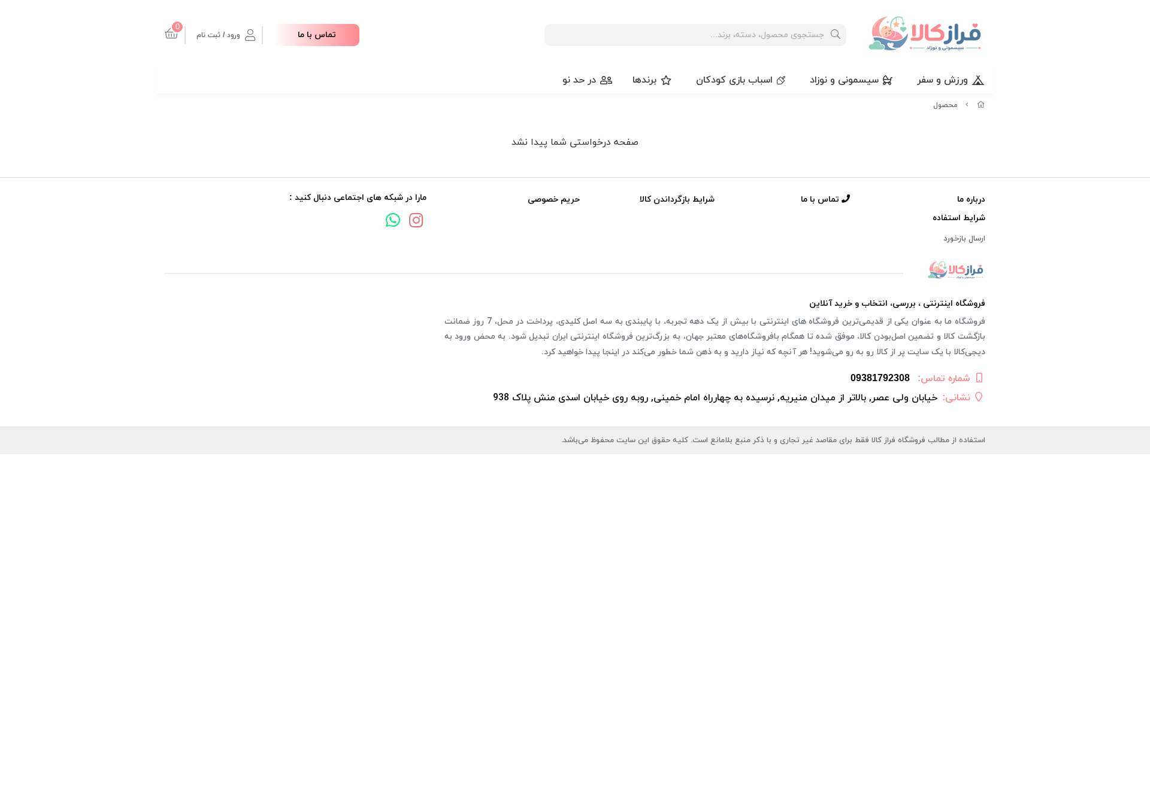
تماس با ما (317, 35)
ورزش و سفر (942, 80)
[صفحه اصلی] (981, 105)
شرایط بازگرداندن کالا (677, 199)
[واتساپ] (393, 222)
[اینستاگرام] (416, 222)
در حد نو (579, 80)
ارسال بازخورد (964, 238)
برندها (644, 80)
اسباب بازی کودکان (734, 80)
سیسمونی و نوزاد (844, 80)
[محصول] (575, 271)
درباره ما (971, 199)
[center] (835, 35)
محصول (945, 105)
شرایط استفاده (959, 218)
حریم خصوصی (554, 199)
